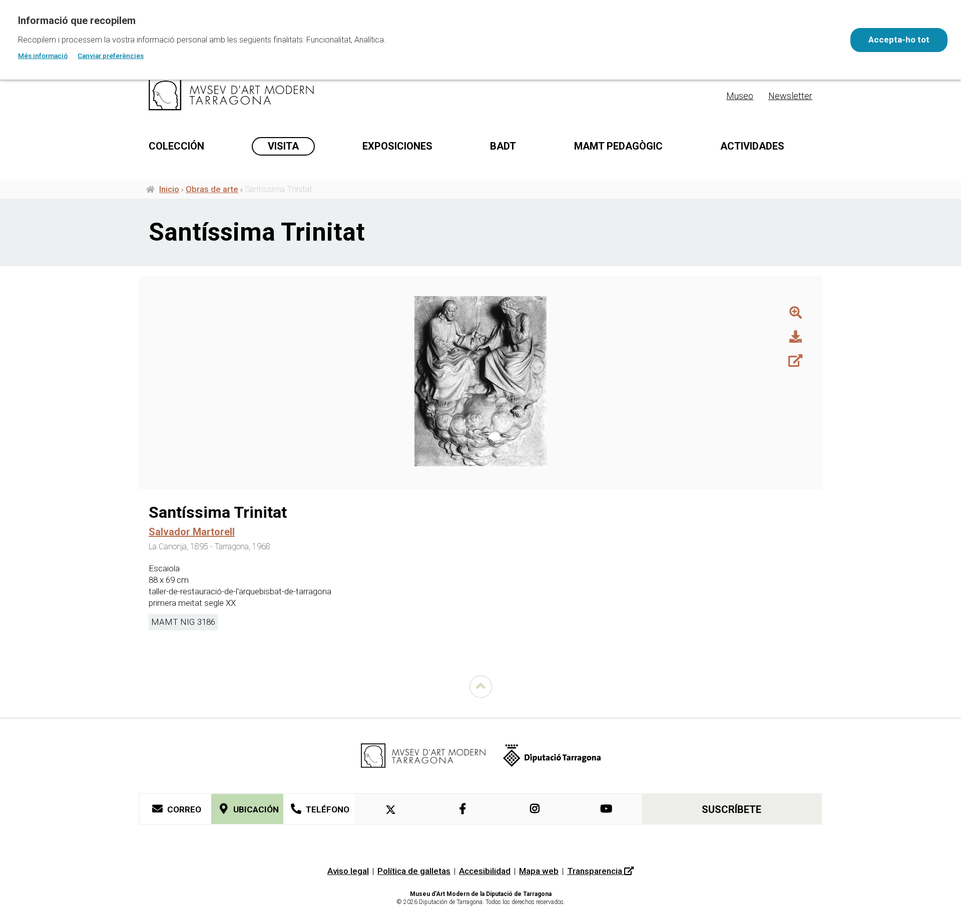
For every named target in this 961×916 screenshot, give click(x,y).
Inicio (169, 189)
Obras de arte (212, 189)
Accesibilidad (485, 871)
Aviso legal (348, 871)
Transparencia (595, 871)
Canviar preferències (111, 56)
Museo (739, 96)
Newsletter (790, 96)
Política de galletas (413, 871)
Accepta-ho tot (898, 40)
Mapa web (539, 871)
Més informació (43, 56)
